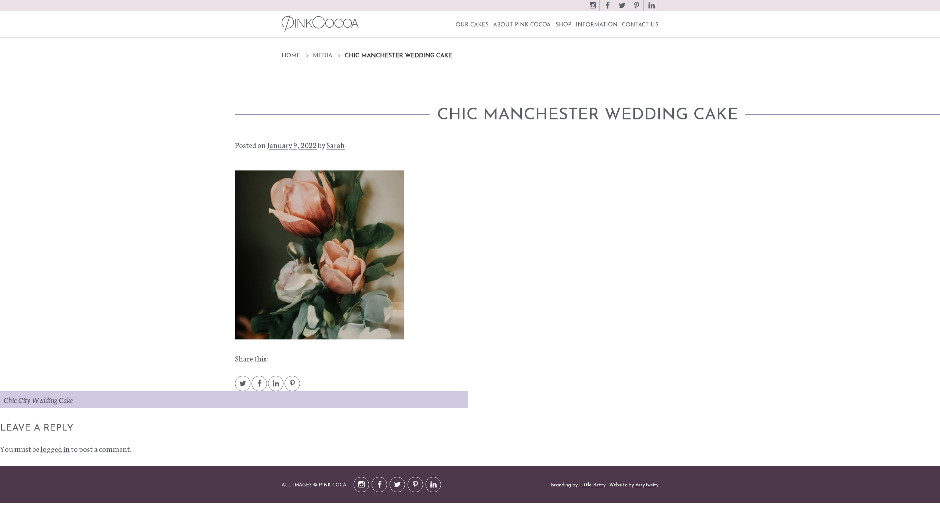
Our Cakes (472, 25)
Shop (563, 25)
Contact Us (640, 25)
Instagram (361, 484)
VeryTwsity (646, 485)
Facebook (379, 484)
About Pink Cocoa (522, 25)
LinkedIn (433, 484)
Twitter (397, 484)
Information (597, 25)
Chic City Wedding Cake (38, 400)
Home (291, 56)
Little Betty (592, 485)
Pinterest (415, 484)
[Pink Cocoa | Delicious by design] (319, 23)
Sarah (335, 145)
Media (322, 56)
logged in (55, 448)
